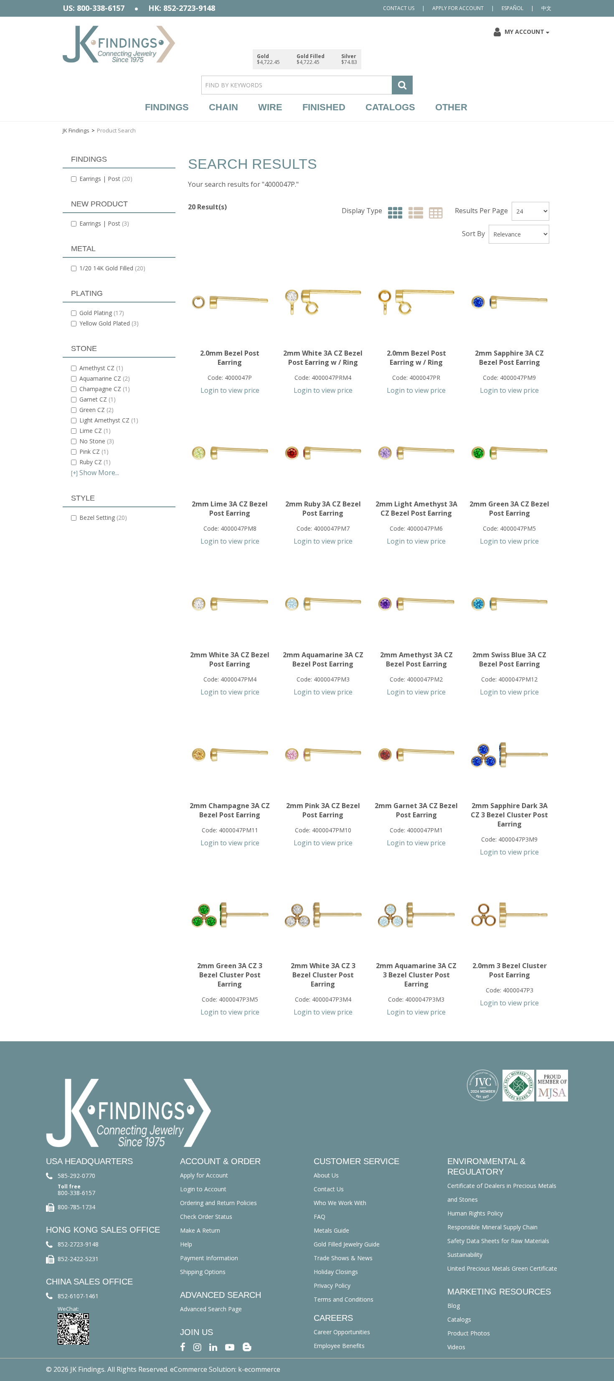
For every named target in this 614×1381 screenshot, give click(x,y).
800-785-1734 (76, 1207)
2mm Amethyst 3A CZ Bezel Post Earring (416, 659)
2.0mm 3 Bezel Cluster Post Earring (509, 970)
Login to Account (203, 1189)
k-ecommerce (259, 1369)
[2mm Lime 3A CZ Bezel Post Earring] (230, 453)
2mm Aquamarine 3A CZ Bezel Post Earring (323, 659)
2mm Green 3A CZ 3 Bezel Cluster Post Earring (229, 975)
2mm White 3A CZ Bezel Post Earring (229, 659)
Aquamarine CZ (104, 378)
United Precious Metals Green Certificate (502, 1268)
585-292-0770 (76, 1176)
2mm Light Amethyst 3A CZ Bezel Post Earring (416, 508)
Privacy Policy (332, 1285)
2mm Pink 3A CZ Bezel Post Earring (323, 810)
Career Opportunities (342, 1332)
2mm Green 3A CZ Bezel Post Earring (509, 508)
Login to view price (229, 390)
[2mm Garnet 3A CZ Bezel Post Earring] (416, 755)
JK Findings (76, 130)
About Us (326, 1175)
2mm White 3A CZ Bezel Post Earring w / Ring (323, 357)
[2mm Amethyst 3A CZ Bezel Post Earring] (416, 604)
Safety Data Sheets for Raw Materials (498, 1241)
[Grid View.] (393, 213)
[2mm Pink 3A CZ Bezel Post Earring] (323, 755)
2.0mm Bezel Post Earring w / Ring (416, 357)
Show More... (95, 472)
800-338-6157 (76, 1193)
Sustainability (464, 1255)
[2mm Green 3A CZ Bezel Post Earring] (509, 453)
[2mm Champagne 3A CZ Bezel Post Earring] (230, 755)
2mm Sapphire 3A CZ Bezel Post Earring (509, 357)
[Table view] (434, 213)
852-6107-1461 (78, 1296)
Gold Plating (101, 313)
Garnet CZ (97, 399)
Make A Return (200, 1230)
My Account (524, 32)
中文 (546, 8)
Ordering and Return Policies (218, 1203)
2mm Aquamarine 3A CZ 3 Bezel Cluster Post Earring (416, 975)
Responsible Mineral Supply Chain (492, 1227)
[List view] (413, 213)
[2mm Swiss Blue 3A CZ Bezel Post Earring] (509, 604)
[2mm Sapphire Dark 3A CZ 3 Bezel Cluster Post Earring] (509, 755)
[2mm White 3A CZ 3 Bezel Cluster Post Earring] (323, 915)
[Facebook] (182, 1346)
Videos (456, 1347)
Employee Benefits (339, 1346)
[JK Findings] (119, 44)
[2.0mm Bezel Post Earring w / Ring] (416, 302)
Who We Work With (340, 1203)
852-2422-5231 (78, 1259)
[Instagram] (197, 1346)
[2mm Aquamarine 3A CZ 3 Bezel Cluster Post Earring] (416, 915)
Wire (270, 107)
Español (512, 8)
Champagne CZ (104, 389)
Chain (223, 107)
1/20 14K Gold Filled (112, 268)
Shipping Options (203, 1272)
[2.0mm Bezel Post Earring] (230, 302)
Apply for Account (458, 8)
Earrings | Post (105, 179)
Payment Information (209, 1258)
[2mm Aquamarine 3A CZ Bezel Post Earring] (323, 604)
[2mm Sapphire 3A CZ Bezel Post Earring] (509, 302)
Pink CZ (94, 451)
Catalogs (390, 107)
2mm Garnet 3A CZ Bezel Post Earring (416, 810)
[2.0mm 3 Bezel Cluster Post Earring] (509, 915)
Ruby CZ (95, 462)
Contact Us (398, 8)
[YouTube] (229, 1346)
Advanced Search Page (211, 1309)
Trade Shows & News (343, 1258)
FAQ (319, 1217)
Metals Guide (331, 1230)
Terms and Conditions (343, 1299)
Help (186, 1244)
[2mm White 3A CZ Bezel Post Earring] (230, 604)
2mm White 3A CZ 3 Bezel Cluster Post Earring (323, 975)
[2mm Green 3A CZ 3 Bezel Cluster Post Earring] (230, 915)
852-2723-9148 (78, 1244)
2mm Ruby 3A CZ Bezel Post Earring (323, 508)
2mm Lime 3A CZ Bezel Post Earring (230, 508)
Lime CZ (95, 431)
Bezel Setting (103, 517)
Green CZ (96, 410)
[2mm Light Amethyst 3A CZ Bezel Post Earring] (416, 453)
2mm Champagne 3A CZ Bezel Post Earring (230, 810)
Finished (323, 107)
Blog (453, 1306)
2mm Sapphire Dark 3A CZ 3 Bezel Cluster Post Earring (509, 815)
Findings (167, 107)
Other (451, 107)
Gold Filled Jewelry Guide (347, 1244)
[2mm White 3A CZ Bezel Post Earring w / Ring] (323, 302)
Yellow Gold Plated (109, 323)
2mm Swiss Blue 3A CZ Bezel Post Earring (509, 659)
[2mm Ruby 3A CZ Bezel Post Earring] (323, 453)
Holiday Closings (336, 1272)
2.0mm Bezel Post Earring (229, 357)
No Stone (96, 441)
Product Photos (468, 1333)
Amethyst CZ (101, 368)
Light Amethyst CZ (108, 420)
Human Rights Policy (475, 1213)
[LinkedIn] (213, 1346)
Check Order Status (206, 1217)
